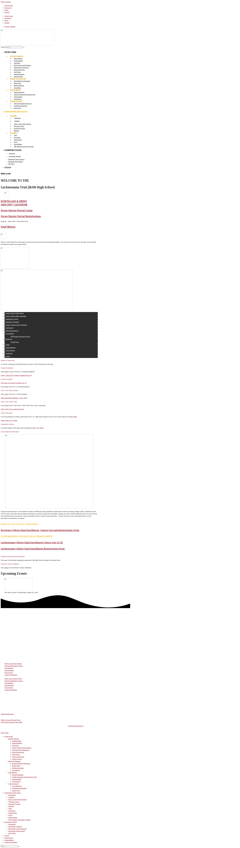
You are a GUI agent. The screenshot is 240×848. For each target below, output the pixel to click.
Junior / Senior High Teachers (17, 800)
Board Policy (16, 766)
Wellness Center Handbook (10, 564)
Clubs (10, 809)
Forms (10, 815)
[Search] (24, 47)
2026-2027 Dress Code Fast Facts (12, 409)
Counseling (11, 811)
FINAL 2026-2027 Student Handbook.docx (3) (16, 375)
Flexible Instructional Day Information (13, 556)
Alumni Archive (17, 759)
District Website (13, 739)
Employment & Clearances (20, 750)
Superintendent (17, 743)
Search (3, 47)
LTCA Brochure (17, 786)
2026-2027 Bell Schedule (9, 390)
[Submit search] (19, 846)
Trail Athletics (8, 668)
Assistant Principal (14, 804)
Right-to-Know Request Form (10, 720)
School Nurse (12, 813)
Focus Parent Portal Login (17, 210)
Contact (6, 12)
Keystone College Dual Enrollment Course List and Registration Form (40, 530)
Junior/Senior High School (12, 793)
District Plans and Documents (21, 748)
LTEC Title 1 (12, 833)
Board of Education (14, 761)
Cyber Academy (13, 784)
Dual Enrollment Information (10, 432)
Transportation (9, 670)
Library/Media (12, 818)
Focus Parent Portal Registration (21, 216)
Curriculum (15, 746)
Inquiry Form (16, 791)
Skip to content (6, 2)
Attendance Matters (7, 424)
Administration (16, 741)
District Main (8, 737)
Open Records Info (18, 752)
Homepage (12, 795)
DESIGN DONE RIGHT (75, 726)
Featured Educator (18, 757)
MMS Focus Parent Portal (12, 664)
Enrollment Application (19, 788)
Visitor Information (7, 413)
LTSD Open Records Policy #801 (11, 722)
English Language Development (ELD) (24, 777)
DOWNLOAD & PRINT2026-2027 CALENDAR (14, 202)
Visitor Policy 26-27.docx (9, 420)
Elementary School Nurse (16, 831)
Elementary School (10, 822)
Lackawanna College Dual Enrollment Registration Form (33, 548)
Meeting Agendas (18, 768)
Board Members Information (21, 764)
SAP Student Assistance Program (19, 820)
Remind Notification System (13, 666)
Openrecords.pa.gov (7, 714)
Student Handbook (7, 368)
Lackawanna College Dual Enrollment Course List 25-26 (32, 542)
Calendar (11, 797)
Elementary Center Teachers (17, 829)
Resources (7, 8)
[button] (49, 360)
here (51, 364)
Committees (16, 770)
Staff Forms (16, 755)
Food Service (8, 6)
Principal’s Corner (13, 802)
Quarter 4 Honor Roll (7, 360)
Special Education (17, 775)
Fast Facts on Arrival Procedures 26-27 (14, 383)
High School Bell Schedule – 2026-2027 (14, 398)
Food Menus (8, 226)
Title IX (6, 836)
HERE (6, 372)
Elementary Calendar (15, 827)
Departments (12, 773)
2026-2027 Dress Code (9, 402)
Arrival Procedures (7, 379)
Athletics (11, 806)
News (6, 10)
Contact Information (10, 675)
